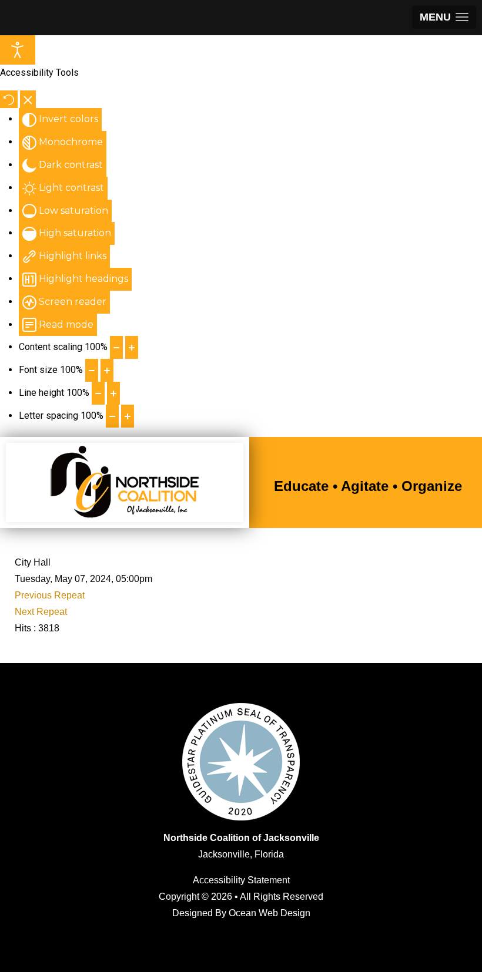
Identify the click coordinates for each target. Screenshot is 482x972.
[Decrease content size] (116, 347)
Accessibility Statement (241, 880)
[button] (444, 17)
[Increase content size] (131, 347)
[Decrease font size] (91, 370)
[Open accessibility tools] (17, 50)
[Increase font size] (107, 370)
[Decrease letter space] (112, 416)
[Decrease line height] (98, 393)
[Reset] (9, 99)
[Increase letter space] (127, 416)
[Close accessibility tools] (28, 99)
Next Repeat (41, 612)
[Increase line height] (113, 393)
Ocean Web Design (269, 913)
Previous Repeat (50, 595)
